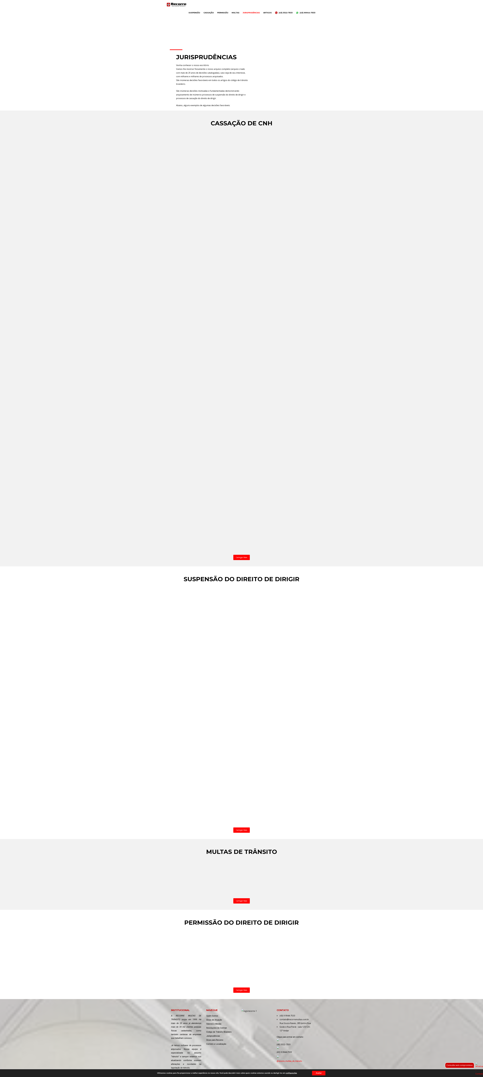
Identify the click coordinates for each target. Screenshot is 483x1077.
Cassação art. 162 (184, 542)
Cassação (209, 13)
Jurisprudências (251, 13)
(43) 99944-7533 (307, 13)
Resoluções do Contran (216, 1028)
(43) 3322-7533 (286, 13)
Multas (235, 13)
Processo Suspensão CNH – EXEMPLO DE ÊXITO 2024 (204, 815)
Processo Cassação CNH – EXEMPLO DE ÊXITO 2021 (203, 221)
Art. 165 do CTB (206, 886)
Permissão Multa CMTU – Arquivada (195, 956)
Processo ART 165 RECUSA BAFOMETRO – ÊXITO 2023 (268, 867)
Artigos (267, 13)
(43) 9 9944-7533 (284, 1052)
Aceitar (319, 1073)
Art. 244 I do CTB (253, 886)
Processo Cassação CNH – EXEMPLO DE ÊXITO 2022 (203, 322)
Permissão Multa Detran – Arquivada (247, 938)
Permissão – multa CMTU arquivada (247, 975)
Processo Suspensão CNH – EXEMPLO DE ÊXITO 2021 (204, 677)
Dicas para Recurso (214, 1040)
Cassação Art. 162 (184, 441)
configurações (291, 1073)
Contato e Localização (216, 1044)
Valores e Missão (213, 1024)
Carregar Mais (241, 557)
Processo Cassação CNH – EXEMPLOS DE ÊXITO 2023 (204, 423)
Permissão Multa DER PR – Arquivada (196, 938)
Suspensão (194, 13)
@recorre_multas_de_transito (289, 1061)
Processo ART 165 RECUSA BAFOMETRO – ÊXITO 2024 (203, 867)
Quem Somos (212, 1016)
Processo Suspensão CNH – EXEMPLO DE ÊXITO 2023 (269, 796)
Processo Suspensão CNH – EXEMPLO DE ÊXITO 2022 (204, 796)
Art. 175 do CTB (229, 886)
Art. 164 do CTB (183, 886)
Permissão (222, 13)
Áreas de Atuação (214, 1020)
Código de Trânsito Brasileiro (219, 1032)
